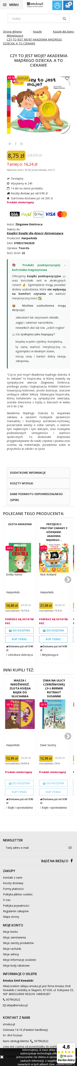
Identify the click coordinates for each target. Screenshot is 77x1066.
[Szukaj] (64, 18)
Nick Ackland (48, 574)
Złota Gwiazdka (20, 524)
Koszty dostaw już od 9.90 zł (29, 193)
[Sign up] (70, 847)
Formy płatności (13, 889)
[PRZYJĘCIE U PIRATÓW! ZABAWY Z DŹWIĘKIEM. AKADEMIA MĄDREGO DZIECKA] (54, 558)
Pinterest (21, 144)
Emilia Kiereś (14, 574)
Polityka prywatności (16, 905)
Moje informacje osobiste (19, 960)
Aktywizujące (50, 655)
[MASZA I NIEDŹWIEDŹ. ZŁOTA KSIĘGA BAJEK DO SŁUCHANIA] (20, 714)
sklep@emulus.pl (17, 1005)
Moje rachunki (12, 949)
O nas (6, 900)
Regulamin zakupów (16, 911)
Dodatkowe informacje (28, 472)
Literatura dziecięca (20, 655)
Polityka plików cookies (18, 894)
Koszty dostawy (13, 883)
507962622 (13, 999)
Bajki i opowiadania (20, 807)
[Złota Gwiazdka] (20, 558)
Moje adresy (11, 954)
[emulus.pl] (35, 4)
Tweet (10, 144)
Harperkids (13, 592)
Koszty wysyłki (21, 483)
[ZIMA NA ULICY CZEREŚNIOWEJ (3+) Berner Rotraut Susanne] (54, 714)
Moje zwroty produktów (18, 943)
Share (15, 144)
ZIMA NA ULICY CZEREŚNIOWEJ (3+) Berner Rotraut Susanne (54, 688)
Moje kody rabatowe (16, 965)
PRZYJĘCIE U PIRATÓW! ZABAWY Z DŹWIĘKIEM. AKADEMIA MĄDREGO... (54, 532)
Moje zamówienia (14, 937)
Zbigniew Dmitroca (28, 224)
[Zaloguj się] (57, 6)
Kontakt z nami (12, 877)
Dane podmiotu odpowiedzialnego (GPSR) (36, 497)
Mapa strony (11, 917)
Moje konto (10, 932)
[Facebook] (71, 861)
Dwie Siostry (48, 745)
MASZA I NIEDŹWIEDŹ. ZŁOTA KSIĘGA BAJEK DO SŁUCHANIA (20, 688)
